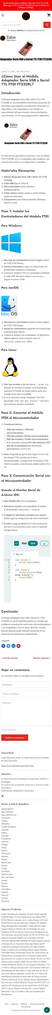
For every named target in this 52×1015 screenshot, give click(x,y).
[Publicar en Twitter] (8, 646)
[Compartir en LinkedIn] (13, 646)
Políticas (24, 1004)
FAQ (6, 1004)
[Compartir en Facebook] (3, 646)
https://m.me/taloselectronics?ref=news (17, 766)
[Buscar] (47, 25)
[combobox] (22, 25)
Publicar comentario (14, 737)
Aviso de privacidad (37, 1004)
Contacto (14, 1004)
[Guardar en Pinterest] (19, 646)
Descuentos (26, 1007)
